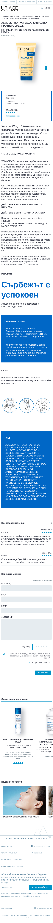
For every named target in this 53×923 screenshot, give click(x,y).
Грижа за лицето (14, 16)
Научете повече (46, 657)
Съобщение (7, 617)
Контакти (5, 915)
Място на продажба (27, 2)
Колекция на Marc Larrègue (12, 866)
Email (4, 606)
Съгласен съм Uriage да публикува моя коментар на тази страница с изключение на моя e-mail (30, 656)
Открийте (18, 728)
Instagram (38, 853)
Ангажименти (6, 846)
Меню (47, 8)
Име (3, 595)
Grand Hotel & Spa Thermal (12, 859)
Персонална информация (40, 915)
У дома (4, 16)
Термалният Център (9, 853)
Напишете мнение (13, 116)
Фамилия (5, 584)
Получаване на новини (41, 663)
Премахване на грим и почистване (35, 16)
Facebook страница (42, 846)
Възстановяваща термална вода (18, 740)
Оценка (26, 647)
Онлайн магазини (45, 2)
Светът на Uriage (8, 2)
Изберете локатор (44, 908)
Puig (27, 918)
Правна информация (19, 915)
